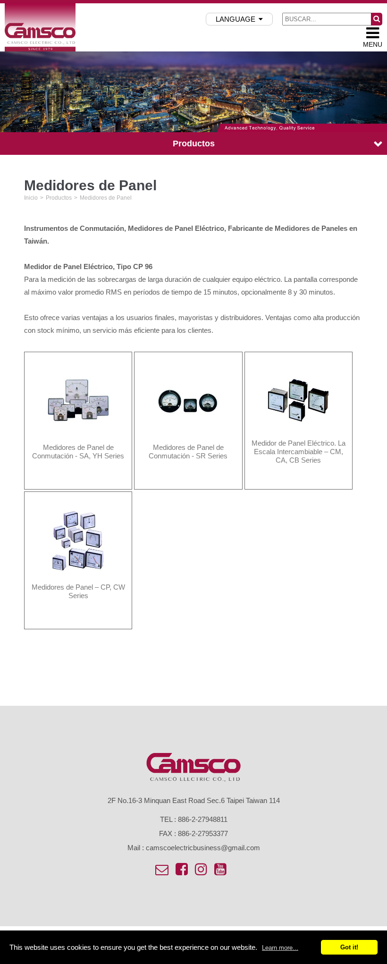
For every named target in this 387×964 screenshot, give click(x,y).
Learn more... (280, 947)
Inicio (31, 198)
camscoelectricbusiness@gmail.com (203, 848)
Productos (59, 198)
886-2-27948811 (202, 819)
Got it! (349, 947)
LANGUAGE (235, 19)
